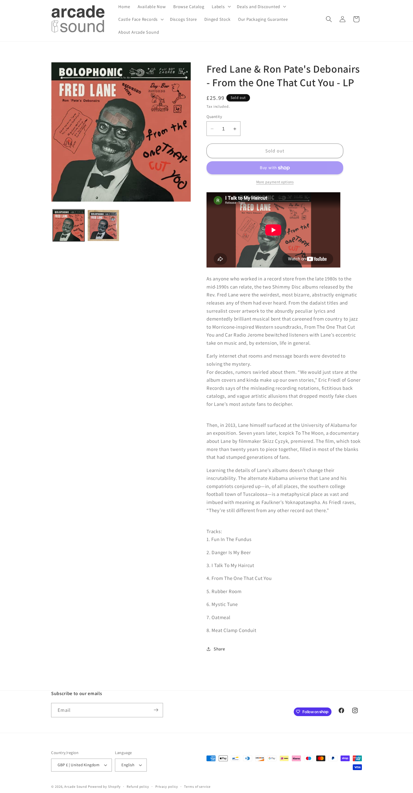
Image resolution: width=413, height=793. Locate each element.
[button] (220, 6)
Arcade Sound (75, 786)
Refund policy (138, 786)
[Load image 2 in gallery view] (103, 225)
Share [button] (219, 649)
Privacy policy (166, 786)
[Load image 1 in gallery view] (69, 225)
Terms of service (197, 786)
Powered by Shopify (104, 786)
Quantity (214, 116)
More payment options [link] (275, 181)
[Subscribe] (156, 710)
